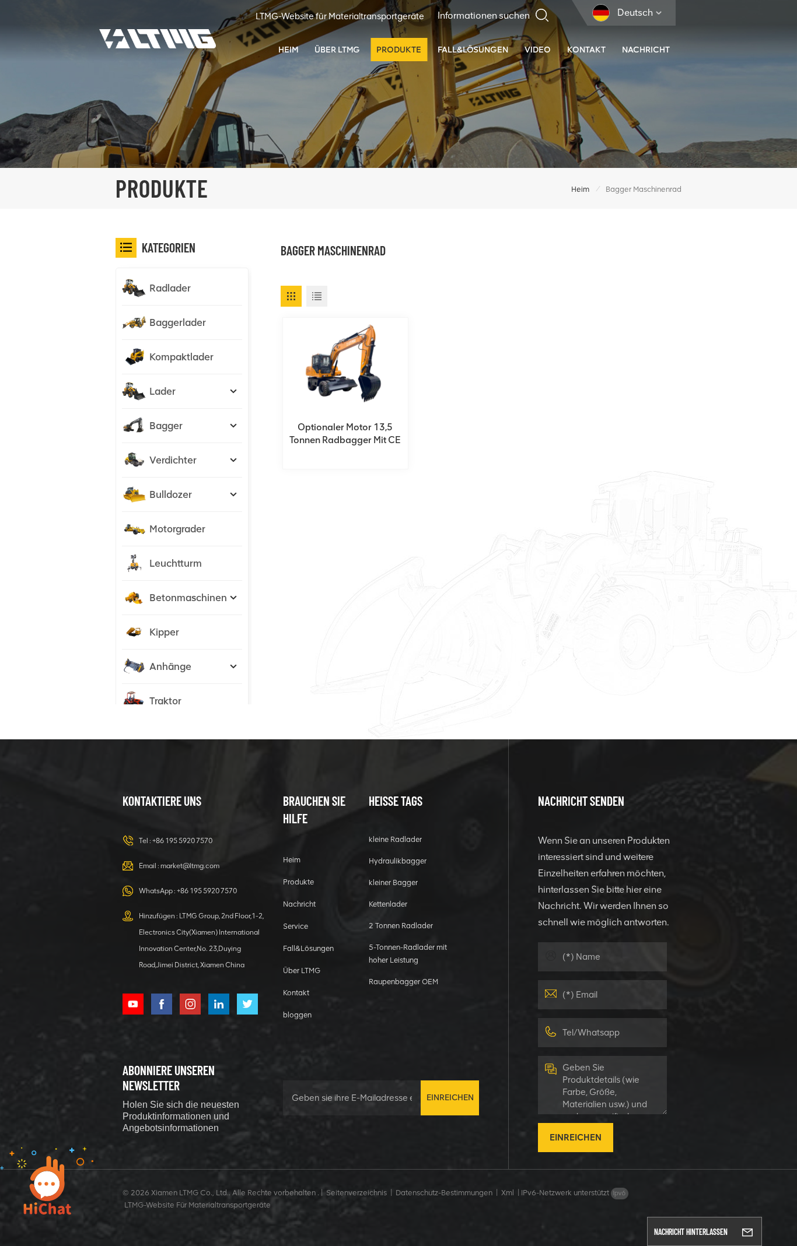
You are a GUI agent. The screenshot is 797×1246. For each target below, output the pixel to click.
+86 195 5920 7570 (182, 841)
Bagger (166, 425)
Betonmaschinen (188, 597)
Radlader (170, 288)
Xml (507, 1192)
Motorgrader (177, 529)
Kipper (164, 632)
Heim (288, 49)
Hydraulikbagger (398, 861)
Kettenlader (388, 904)
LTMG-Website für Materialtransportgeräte (340, 16)
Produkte (398, 49)
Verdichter (173, 460)
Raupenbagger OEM (403, 981)
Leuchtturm (175, 563)
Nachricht (646, 49)
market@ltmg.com (189, 866)
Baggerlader (177, 322)
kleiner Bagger (393, 882)
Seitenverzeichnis (356, 1192)
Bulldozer (170, 494)
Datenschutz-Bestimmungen (444, 1192)
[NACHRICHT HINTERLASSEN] (747, 1231)
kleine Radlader (395, 839)
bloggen (297, 1014)
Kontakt (586, 49)
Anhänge (170, 666)
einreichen (450, 1098)
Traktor (165, 701)
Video (538, 49)
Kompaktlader (181, 357)
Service (295, 926)
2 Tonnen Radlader (401, 925)
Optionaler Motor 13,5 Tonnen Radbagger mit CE (345, 433)
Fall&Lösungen (473, 49)
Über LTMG (337, 49)
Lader (162, 391)
